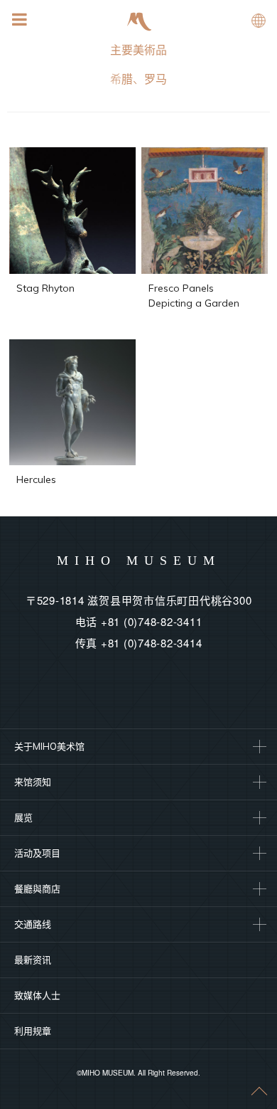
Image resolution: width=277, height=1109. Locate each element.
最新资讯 (32, 959)
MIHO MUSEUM (139, 560)
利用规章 (32, 1030)
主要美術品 (138, 50)
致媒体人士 (37, 995)
